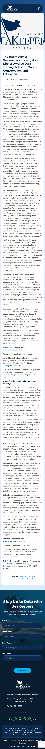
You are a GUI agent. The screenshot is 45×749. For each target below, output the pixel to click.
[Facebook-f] (9, 719)
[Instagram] (30, 719)
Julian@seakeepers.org (12, 366)
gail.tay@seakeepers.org (18, 375)
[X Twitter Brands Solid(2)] (25, 719)
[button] (22, 577)
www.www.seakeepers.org (14, 350)
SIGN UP (22, 670)
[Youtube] (20, 719)
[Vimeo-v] (35, 719)
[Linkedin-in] (15, 719)
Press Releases (24, 79)
